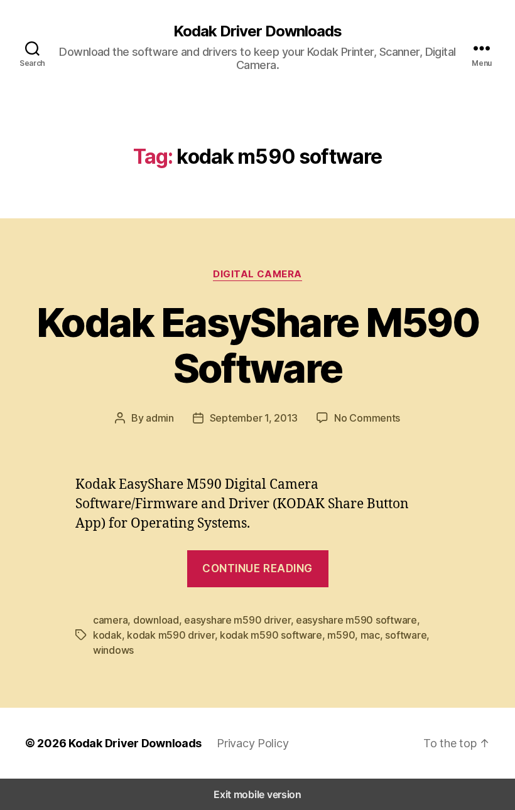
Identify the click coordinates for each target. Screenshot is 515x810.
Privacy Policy (252, 743)
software (405, 635)
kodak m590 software (271, 635)
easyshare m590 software (356, 620)
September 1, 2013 (254, 418)
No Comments (367, 418)
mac (370, 635)
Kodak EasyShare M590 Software (257, 345)
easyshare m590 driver (237, 620)
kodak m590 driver (170, 635)
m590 (341, 635)
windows (113, 650)
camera (110, 620)
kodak (107, 635)
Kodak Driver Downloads (257, 31)
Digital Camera (257, 274)
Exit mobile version (257, 794)
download (156, 620)
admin (160, 418)
